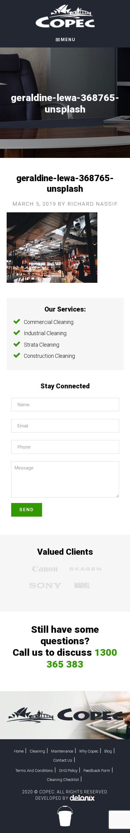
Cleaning (37, 751)
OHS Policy (68, 770)
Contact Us (62, 760)
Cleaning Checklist (63, 779)
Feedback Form (96, 770)
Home (19, 751)
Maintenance (62, 751)
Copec (65, 16)
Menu (68, 39)
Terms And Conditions (34, 770)
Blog (108, 751)
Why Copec (88, 751)
